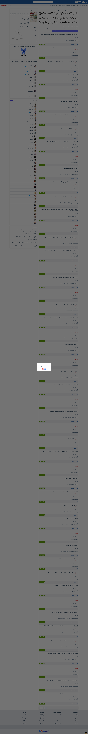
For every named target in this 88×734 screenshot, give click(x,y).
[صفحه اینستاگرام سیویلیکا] (43, 369)
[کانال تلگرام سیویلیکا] (45, 369)
